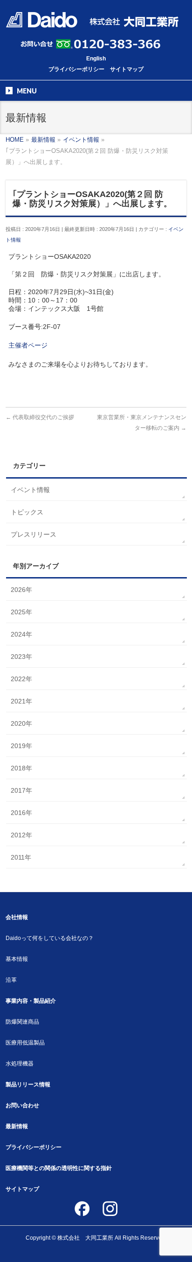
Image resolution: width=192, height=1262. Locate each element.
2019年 (21, 745)
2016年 (21, 812)
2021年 (21, 701)
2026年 (21, 589)
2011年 (21, 857)
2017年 (21, 790)
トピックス (27, 512)
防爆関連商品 (22, 1022)
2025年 (21, 612)
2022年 (21, 679)
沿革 (11, 980)
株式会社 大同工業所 (85, 1238)
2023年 (21, 656)
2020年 (21, 723)
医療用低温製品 (25, 1042)
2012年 (21, 835)
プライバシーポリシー (76, 69)
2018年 (21, 768)
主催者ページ (28, 345)
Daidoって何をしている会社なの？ (50, 938)
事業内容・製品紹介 (31, 1001)
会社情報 (17, 917)
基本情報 (17, 959)
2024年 (21, 634)
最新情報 (17, 1126)
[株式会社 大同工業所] (92, 17)
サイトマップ (127, 69)
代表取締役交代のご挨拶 (40, 417)
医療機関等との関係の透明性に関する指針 (59, 1168)
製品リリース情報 (28, 1084)
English (96, 58)
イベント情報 (30, 489)
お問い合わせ (22, 1105)
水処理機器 (20, 1063)
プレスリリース (33, 534)
